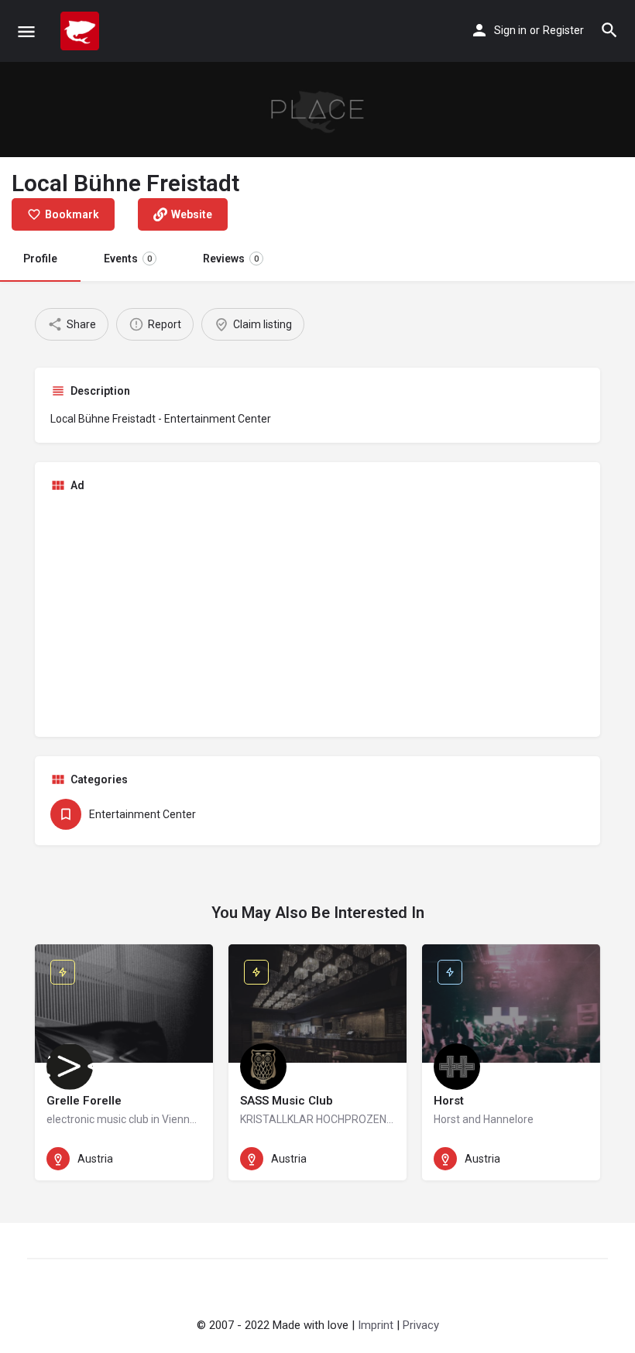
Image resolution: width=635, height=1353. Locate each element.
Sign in (510, 30)
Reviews (231, 258)
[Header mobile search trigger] (609, 30)
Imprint (375, 1325)
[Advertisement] (317, 613)
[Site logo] (81, 31)
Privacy (421, 1325)
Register (563, 30)
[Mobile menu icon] (26, 31)
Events (128, 258)
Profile (40, 258)
